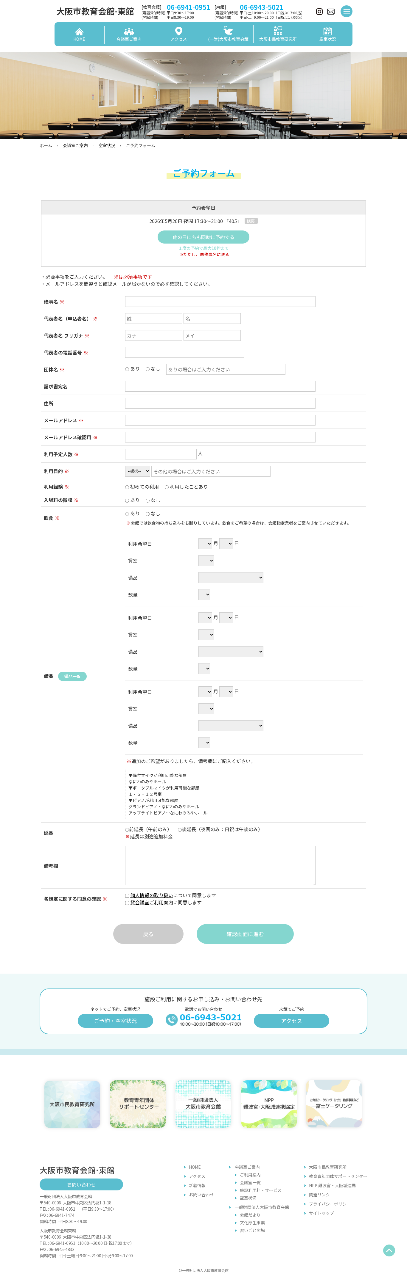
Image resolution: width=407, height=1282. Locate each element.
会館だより (250, 1215)
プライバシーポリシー (330, 1204)
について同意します (173, 899)
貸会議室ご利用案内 (151, 902)
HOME (195, 1167)
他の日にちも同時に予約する (203, 237)
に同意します (168, 902)
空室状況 (107, 145)
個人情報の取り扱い (151, 895)
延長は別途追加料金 (149, 836)
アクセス (291, 1020)
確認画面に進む (245, 934)
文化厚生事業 (252, 1222)
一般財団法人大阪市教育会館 (262, 1207)
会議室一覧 (250, 1182)
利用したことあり (188, 486)
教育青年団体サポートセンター (338, 1176)
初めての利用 (168, 486)
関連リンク (319, 1195)
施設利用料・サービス (261, 1190)
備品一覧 (72, 676)
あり (144, 368)
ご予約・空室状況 (115, 1020)
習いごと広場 (252, 1230)
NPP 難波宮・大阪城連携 (332, 1185)
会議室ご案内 (75, 145)
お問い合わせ (81, 1184)
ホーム (46, 145)
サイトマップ (321, 1213)
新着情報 (197, 1185)
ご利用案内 (250, 1175)
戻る (148, 934)
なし (155, 368)
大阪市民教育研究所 (328, 1167)
